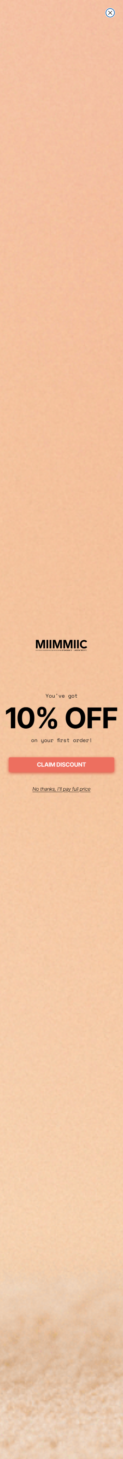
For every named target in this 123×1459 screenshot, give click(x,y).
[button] (61, 766)
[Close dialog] (110, 13)
